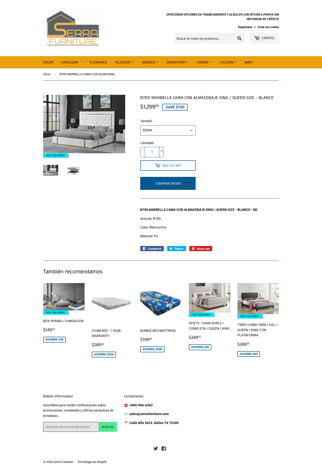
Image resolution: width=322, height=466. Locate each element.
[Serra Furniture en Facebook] (163, 449)
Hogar (48, 62)
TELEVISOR (123, 62)
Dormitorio (176, 62)
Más (248, 62)
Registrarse (245, 27)
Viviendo (149, 62)
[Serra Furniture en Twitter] (155, 449)
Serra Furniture (63, 462)
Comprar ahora (168, 183)
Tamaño (146, 121)
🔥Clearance (96, 62)
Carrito (267, 37)
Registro (108, 427)
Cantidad (147, 143)
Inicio (46, 74)
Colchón (226, 62)
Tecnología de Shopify (92, 462)
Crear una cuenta (268, 27)
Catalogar (69, 62)
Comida (203, 62)
